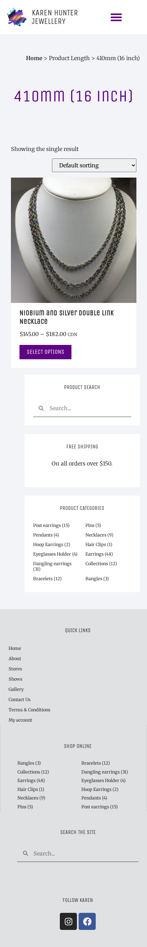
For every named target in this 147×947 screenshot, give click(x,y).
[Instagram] (68, 921)
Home (34, 58)
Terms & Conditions (29, 709)
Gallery (16, 689)
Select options (45, 352)
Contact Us (19, 699)
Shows (15, 679)
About (15, 658)
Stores (15, 668)
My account (20, 720)
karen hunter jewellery (55, 17)
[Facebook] (87, 921)
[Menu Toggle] (116, 17)
